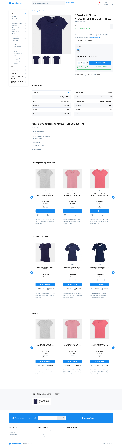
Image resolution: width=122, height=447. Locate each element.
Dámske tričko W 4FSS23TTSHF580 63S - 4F (99, 194)
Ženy (37, 11)
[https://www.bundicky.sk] (32, 10)
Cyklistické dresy (18, 46)
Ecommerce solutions (101, 444)
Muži (12, 66)
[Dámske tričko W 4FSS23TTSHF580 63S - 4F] (99, 178)
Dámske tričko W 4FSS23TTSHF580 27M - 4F (45, 194)
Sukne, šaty (15, 36)
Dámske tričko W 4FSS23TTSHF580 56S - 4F (72, 194)
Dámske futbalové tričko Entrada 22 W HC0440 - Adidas (72, 268)
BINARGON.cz (110, 444)
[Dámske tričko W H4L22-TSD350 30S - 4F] (45, 252)
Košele (15, 51)
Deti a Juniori (14, 70)
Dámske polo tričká (18, 53)
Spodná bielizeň (16, 18)
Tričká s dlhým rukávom (17, 58)
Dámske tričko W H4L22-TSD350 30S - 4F (45, 268)
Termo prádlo (15, 38)
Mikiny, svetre (15, 31)
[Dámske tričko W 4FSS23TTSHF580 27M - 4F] (45, 178)
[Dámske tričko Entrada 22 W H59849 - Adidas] (99, 252)
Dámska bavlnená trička (18, 43)
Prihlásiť (61, 418)
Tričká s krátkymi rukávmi (18, 62)
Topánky (13, 73)
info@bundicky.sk (70, 2)
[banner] (18, 3)
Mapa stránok (31, 444)
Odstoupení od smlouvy (45, 430)
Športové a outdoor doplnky (17, 77)
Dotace (70, 430)
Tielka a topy (17, 55)
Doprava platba (43, 434)
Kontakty (41, 432)
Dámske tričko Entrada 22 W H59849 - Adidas (99, 268)
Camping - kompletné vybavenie (17, 82)
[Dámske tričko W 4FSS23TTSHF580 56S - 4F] (72, 178)
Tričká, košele (44, 11)
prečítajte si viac (94, 37)
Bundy (13, 21)
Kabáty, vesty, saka (17, 23)
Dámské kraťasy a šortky (16, 28)
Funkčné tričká (17, 49)
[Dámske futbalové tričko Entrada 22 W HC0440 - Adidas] (72, 252)
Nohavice (14, 25)
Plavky (13, 34)
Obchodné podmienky (44, 436)
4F (111, 27)
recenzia (70, 432)
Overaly (14, 16)
